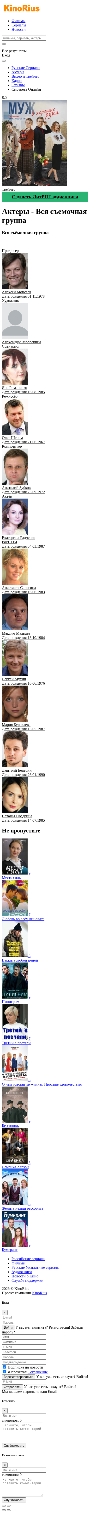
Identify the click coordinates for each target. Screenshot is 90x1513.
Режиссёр (64, 242)
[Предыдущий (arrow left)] (4, 1510)
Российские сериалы (28, 1259)
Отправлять (12, 1387)
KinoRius (39, 1293)
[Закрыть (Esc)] (4, 1506)
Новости (19, 29)
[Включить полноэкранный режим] (9, 1506)
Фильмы (18, 21)
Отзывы (18, 85)
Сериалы (19, 25)
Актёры (18, 72)
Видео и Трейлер (25, 76)
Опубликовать (14, 1445)
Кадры (17, 81)
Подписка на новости (25, 1367)
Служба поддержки (27, 1280)
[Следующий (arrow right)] (9, 1510)
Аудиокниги (22, 1272)
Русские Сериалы (26, 68)
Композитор (12, 246)
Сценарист (46, 242)
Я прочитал (28, 1372)
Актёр (28, 246)
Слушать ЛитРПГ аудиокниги (45, 196)
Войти (8, 1327)
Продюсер (10, 242)
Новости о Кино (25, 1276)
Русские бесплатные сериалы (36, 1267)
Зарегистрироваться (18, 1377)
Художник (28, 242)
